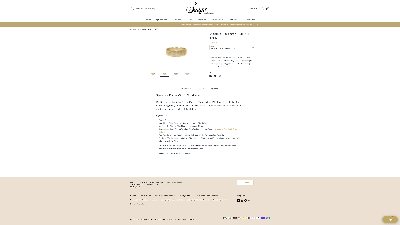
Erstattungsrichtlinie (220, 200)
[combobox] (232, 47)
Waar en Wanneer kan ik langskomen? (381, 191)
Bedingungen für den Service (198, 200)
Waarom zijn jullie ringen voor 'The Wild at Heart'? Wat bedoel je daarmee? (384, 210)
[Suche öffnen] (132, 8)
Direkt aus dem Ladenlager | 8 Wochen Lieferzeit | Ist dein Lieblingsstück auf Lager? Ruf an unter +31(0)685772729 (200, 24)
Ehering (214, 42)
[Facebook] (238, 200)
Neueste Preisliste (137, 204)
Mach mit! (245, 182)
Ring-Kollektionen (160, 20)
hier (239, 138)
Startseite (148, 20)
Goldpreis (200, 88)
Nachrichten (251, 20)
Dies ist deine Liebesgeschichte (206, 196)
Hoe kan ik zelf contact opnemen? (386, 185)
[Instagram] (242, 200)
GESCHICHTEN (235, 20)
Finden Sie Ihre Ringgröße (165, 196)
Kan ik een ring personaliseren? (387, 203)
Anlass (190, 20)
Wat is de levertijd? (390, 197)
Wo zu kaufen (145, 196)
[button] (390, 219)
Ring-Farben (214, 88)
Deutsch (252, 9)
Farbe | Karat (177, 20)
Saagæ (154, 200)
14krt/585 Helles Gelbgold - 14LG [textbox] (224, 48)
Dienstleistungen (217, 20)
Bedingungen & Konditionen (172, 200)
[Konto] (262, 8)
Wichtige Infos (185, 196)
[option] (200, 24)
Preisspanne (202, 20)
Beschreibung (186, 88)
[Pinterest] (245, 200)
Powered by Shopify (188, 219)
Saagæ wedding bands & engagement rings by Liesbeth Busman (162, 219)
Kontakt (133, 196)
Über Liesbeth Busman (139, 200)
